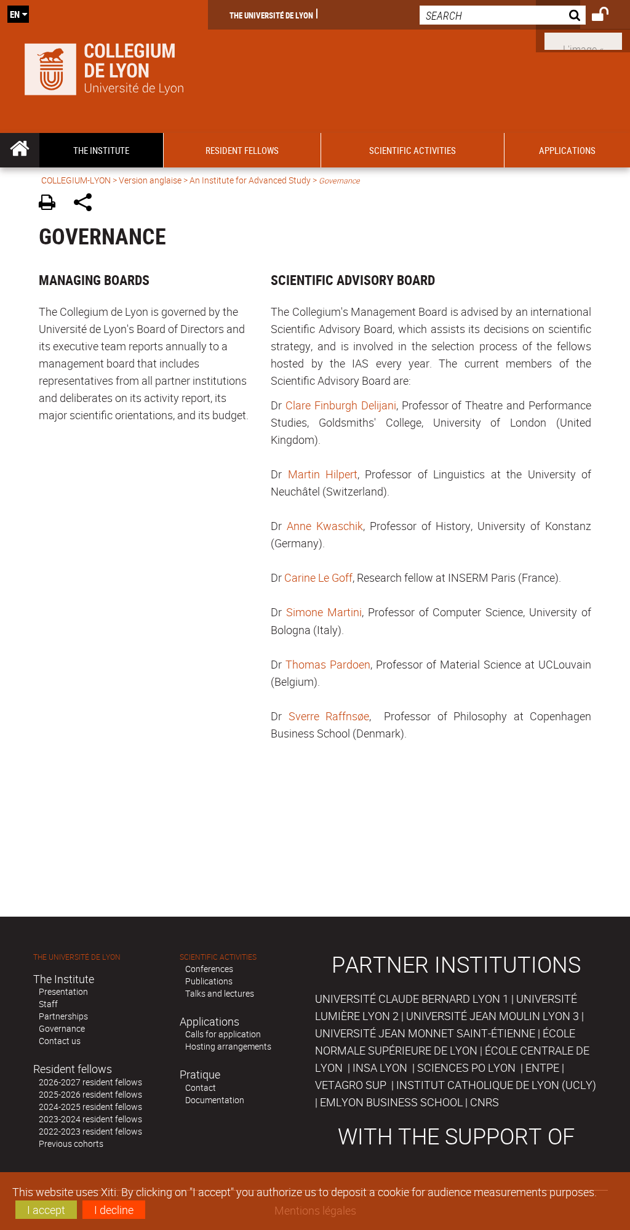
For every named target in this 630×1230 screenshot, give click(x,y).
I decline (114, 1209)
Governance (62, 1028)
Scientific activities (218, 957)
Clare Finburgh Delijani (340, 405)
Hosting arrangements (228, 1046)
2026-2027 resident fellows (90, 1082)
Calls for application (223, 1034)
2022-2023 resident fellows (90, 1131)
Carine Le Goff (318, 577)
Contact (200, 1087)
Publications (209, 981)
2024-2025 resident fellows (90, 1106)
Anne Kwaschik (325, 525)
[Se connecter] (608, 16)
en (15, 14)
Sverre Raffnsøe (329, 716)
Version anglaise (150, 180)
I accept (46, 1209)
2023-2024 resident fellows (90, 1119)
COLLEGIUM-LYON (76, 180)
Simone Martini (324, 612)
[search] (503, 15)
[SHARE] (87, 204)
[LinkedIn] (583, 40)
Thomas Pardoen (327, 664)
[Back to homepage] (104, 66)
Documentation (214, 1100)
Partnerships (63, 1016)
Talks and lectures (219, 993)
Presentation (63, 991)
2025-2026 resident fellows (90, 1094)
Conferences (209, 969)
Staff (48, 1004)
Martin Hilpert (322, 474)
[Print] (51, 204)
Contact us (60, 1041)
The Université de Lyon (271, 14)
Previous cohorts (71, 1143)
